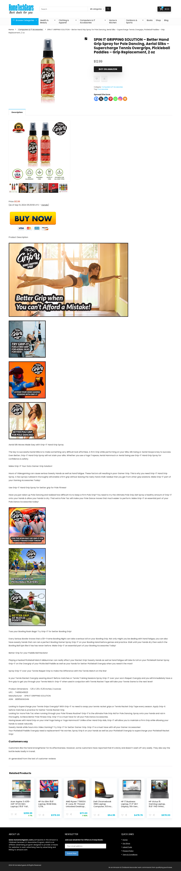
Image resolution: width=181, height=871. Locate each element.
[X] (101, 99)
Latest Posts (127, 847)
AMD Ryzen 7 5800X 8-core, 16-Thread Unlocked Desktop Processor (76, 805)
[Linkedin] (106, 99)
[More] (125, 99)
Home (11, 29)
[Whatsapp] (115, 99)
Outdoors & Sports (131, 21)
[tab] (17, 112)
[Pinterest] (110, 99)
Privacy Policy (128, 851)
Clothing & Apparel (64, 21)
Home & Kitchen (113, 21)
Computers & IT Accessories (87, 21)
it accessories (103, 89)
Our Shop (126, 843)
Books (150, 20)
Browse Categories (24, 20)
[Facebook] (96, 99)
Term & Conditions (130, 854)
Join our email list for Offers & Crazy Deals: (84, 840)
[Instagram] (120, 99)
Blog (166, 20)
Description (17, 112)
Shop (158, 20)
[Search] (108, 9)
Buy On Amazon (108, 69)
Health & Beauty (44, 21)
